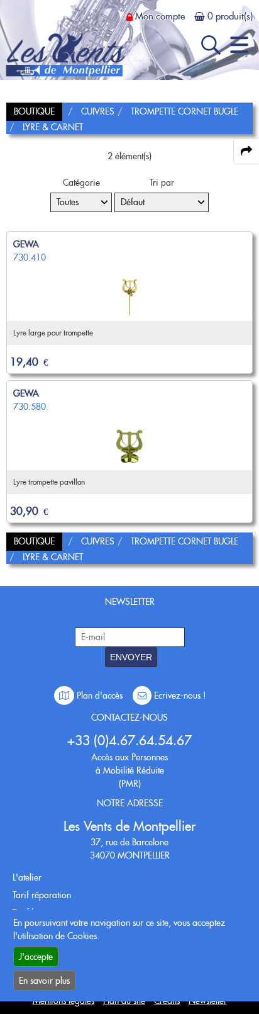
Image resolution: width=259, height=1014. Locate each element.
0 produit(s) (230, 16)
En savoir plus (44, 980)
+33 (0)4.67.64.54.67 (129, 740)
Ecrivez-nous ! (179, 695)
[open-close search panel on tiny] (211, 45)
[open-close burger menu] (239, 45)
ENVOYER (131, 657)
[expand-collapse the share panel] (246, 151)
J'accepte (36, 956)
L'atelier (27, 877)
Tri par (162, 182)
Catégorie (81, 182)
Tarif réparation (42, 895)
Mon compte (160, 16)
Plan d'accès (99, 695)
